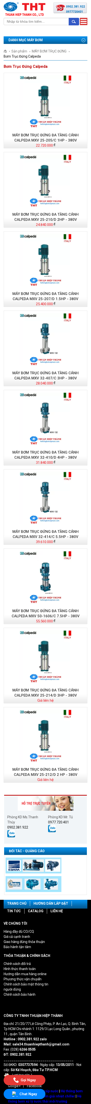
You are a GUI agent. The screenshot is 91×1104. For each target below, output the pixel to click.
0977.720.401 (58, 822)
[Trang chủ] (7, 51)
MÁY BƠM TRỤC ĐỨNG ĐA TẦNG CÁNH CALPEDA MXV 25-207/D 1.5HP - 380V (45, 296)
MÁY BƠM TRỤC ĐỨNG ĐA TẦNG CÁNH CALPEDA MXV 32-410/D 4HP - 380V (45, 455)
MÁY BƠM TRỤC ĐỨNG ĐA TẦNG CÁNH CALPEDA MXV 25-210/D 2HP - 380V (45, 217)
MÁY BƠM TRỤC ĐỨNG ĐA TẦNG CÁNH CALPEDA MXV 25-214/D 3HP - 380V (45, 693)
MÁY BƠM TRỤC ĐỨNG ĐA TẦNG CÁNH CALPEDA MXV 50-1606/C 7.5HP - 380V (46, 613)
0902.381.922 (17, 827)
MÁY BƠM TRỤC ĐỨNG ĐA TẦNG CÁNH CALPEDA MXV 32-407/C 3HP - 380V (45, 375)
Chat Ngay (28, 1094)
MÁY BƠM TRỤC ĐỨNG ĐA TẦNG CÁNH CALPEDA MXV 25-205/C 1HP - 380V (45, 137)
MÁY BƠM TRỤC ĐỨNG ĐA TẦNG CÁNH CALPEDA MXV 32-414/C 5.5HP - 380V (45, 534)
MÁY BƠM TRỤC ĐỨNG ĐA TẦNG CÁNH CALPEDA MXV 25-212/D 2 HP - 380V (45, 772)
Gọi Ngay (28, 1080)
